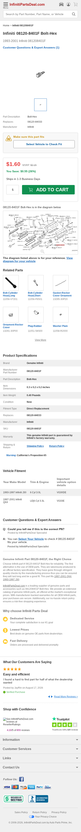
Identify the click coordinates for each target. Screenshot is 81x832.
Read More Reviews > (66, 696)
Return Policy (56, 446)
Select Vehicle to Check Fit (44, 144)
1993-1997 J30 (11, 579)
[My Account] (68, 4)
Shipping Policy (35, 446)
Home (6, 25)
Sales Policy (21, 812)
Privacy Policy (59, 812)
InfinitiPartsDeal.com (14, 585)
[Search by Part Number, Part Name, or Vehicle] (73, 14)
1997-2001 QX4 (62, 576)
